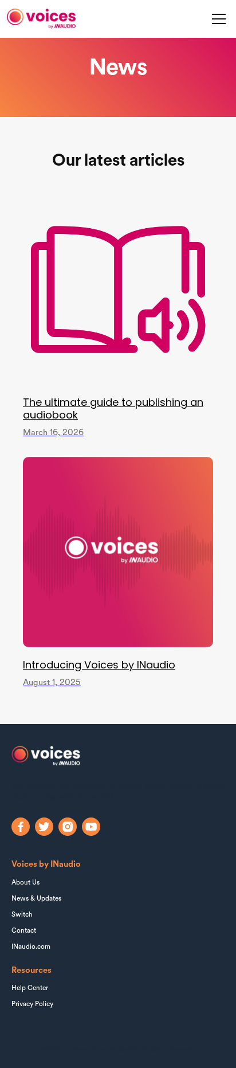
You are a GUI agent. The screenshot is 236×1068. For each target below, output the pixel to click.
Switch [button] (22, 914)
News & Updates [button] (36, 898)
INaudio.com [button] (30, 947)
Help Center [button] (29, 988)
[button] (217, 19)
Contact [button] (23, 931)
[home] (41, 19)
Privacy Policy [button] (32, 1004)
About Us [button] (25, 882)
